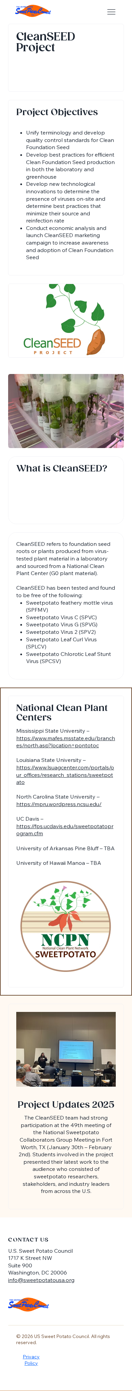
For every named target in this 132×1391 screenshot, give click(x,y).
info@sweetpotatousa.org (41, 1280)
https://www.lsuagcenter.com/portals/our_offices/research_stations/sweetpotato (65, 774)
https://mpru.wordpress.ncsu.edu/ (59, 804)
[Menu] (111, 12)
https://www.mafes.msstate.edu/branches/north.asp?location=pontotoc (65, 742)
